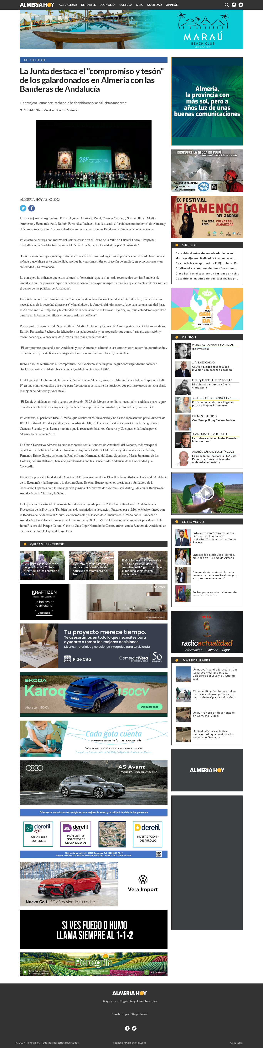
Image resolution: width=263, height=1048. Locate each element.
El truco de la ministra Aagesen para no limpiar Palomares (213, 404)
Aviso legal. (236, 1042)
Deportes (88, 4)
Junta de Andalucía (67, 110)
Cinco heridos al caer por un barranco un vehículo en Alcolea (217, 273)
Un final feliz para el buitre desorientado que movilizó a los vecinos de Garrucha (213, 734)
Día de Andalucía (46, 110)
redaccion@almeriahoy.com (129, 1042)
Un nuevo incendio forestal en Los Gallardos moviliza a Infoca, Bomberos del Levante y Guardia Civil (215, 674)
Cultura (125, 4)
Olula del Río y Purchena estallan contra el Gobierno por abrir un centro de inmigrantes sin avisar (214, 694)
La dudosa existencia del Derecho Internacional (215, 440)
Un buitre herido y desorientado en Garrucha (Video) (214, 714)
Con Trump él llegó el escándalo (213, 420)
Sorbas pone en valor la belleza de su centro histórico (215, 594)
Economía (108, 4)
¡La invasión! (200, 348)
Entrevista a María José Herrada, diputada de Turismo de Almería (214, 556)
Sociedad (154, 4)
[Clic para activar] (227, 5)
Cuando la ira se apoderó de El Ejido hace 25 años (209, 263)
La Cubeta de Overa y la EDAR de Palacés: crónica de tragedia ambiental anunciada (214, 459)
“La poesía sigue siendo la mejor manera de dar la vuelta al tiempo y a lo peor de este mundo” (215, 575)
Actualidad (68, 4)
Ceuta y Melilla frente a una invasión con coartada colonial (213, 368)
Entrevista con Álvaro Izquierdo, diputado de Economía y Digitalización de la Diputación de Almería (214, 537)
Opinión (172, 4)
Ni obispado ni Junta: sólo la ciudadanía (211, 386)
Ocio (139, 4)
